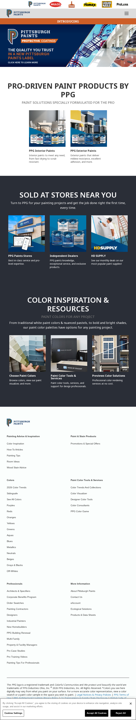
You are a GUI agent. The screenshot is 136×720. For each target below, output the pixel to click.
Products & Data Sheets (83, 615)
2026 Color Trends (16, 487)
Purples (11, 505)
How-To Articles (15, 449)
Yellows (11, 523)
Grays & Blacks (15, 565)
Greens (11, 529)
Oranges (11, 517)
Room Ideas (13, 461)
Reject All (121, 713)
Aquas (10, 535)
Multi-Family (13, 638)
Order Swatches (15, 603)
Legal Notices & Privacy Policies (94, 694)
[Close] (130, 703)
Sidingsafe (12, 493)
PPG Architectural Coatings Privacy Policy (35, 698)
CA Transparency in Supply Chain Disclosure (84, 698)
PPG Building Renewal (18, 633)
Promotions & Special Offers (85, 443)
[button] (126, 13)
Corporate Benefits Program (21, 597)
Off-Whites (12, 571)
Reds (9, 511)
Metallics (11, 547)
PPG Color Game (80, 511)
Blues (10, 541)
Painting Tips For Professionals (23, 662)
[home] (18, 13)
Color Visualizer (79, 493)
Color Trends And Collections (86, 487)
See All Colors (14, 499)
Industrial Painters (16, 621)
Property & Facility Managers (22, 644)
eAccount (75, 603)
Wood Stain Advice (16, 467)
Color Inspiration (15, 443)
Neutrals (11, 553)
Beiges (10, 559)
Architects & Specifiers (18, 591)
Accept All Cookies (96, 713)
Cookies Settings (13, 713)
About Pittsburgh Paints (83, 591)
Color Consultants (80, 505)
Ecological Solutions (81, 609)
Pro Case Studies (16, 650)
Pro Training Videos (17, 656)
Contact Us (76, 597)
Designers (12, 615)
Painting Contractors (17, 609)
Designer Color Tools (82, 499)
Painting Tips (13, 455)
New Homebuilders (17, 627)
